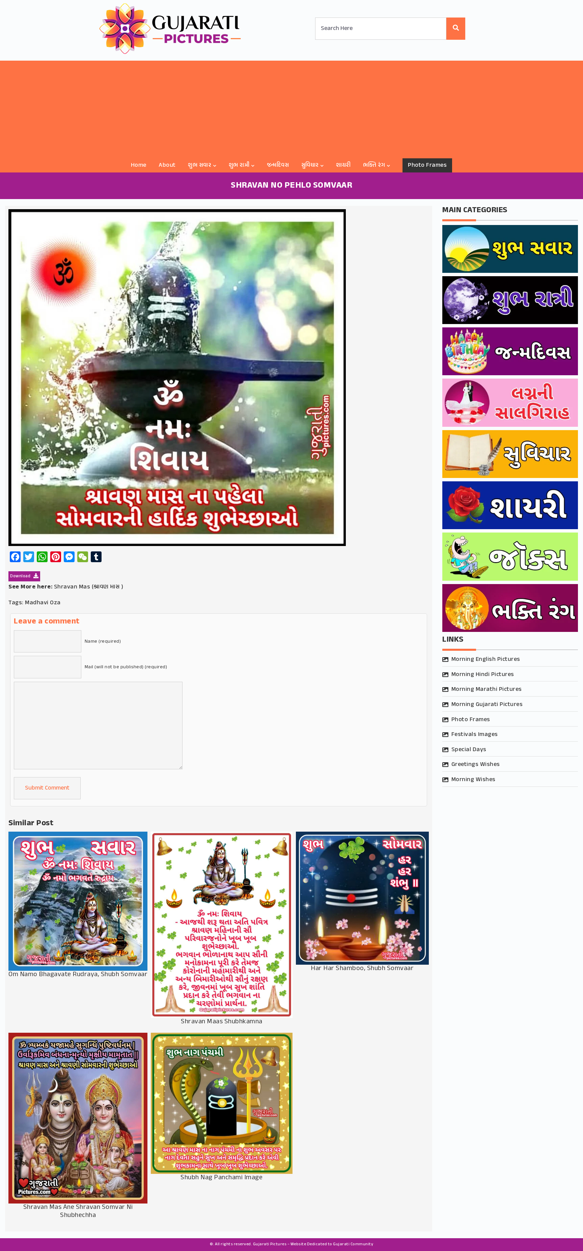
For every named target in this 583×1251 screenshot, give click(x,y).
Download (21, 576)
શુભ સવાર (199, 165)
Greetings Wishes (475, 764)
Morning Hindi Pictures (482, 674)
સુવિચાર (310, 165)
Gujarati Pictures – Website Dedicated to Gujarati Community (313, 1244)
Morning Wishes (473, 779)
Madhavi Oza (43, 603)
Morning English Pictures (485, 659)
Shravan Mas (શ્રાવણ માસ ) (88, 587)
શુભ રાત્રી (239, 165)
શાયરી (343, 165)
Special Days (469, 750)
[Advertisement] (291, 108)
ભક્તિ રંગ (374, 165)
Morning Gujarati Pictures (487, 704)
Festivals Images (474, 734)
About (167, 165)
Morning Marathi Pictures (486, 689)
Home (138, 165)
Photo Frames (427, 165)
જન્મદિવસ (278, 165)
